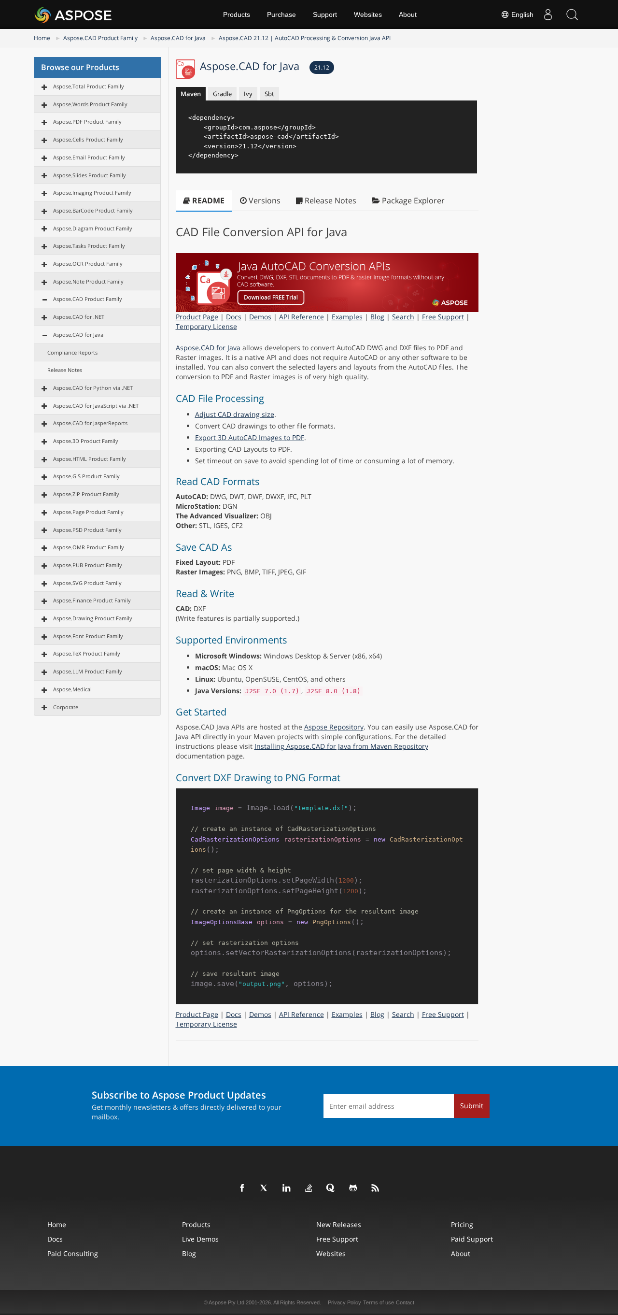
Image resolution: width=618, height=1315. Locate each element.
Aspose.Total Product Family (88, 86)
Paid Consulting (72, 1253)
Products (236, 14)
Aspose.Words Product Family (90, 104)
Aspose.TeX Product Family (86, 653)
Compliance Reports (72, 352)
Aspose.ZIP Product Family (86, 494)
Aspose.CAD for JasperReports (90, 423)
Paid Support (472, 1239)
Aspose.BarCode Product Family (93, 210)
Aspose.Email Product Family (89, 157)
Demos (260, 316)
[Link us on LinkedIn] (287, 1188)
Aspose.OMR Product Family (88, 547)
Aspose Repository (334, 726)
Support (325, 14)
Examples (347, 316)
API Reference (301, 316)
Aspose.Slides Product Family (89, 175)
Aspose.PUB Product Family (87, 565)
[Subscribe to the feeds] (375, 1188)
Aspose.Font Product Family (88, 636)
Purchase (281, 14)
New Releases (338, 1224)
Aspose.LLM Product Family (87, 671)
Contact (405, 1302)
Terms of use (378, 1302)
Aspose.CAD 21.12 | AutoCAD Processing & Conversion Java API (305, 38)
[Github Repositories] (353, 1188)
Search (403, 316)
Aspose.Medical (72, 689)
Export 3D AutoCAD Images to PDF (249, 437)
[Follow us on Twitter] (264, 1188)
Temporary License (206, 326)
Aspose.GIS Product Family (86, 476)
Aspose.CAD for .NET (78, 316)
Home (42, 38)
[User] (548, 14)
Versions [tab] (264, 200)
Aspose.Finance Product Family (92, 600)
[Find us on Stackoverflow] (309, 1188)
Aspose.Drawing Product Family (92, 618)
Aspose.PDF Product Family (87, 121)
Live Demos (200, 1239)
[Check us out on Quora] (331, 1188)
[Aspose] (73, 14)
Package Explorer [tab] (412, 200)
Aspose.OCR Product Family (88, 263)
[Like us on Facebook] (242, 1188)
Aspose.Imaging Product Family (92, 192)
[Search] (572, 14)
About (408, 14)
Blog (377, 316)
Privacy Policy (344, 1302)
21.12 (321, 67)
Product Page (197, 316)
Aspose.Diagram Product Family (92, 228)
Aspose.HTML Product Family (89, 458)
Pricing (462, 1224)
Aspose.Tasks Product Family (89, 245)
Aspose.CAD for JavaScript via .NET (96, 405)
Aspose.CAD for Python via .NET (93, 387)
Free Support (443, 316)
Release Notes (64, 369)
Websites (368, 14)
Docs (233, 316)
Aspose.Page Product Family (88, 511)
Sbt (269, 93)
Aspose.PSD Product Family (87, 529)
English (521, 14)
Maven (191, 93)
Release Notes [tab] (329, 200)
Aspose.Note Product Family (88, 281)
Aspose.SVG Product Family (87, 582)
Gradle (222, 93)
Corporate (65, 707)
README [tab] (207, 200)
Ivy (248, 93)
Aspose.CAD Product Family (100, 38)
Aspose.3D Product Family (85, 440)
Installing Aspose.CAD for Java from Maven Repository (341, 746)
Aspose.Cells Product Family (88, 139)
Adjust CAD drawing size (234, 414)
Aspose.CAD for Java (178, 38)
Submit (471, 1105)
